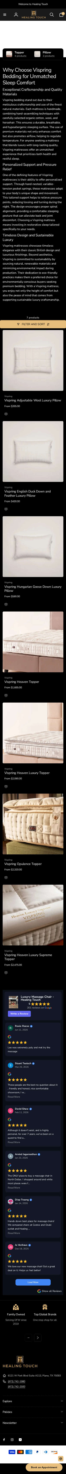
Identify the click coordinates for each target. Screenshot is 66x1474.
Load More (33, 1282)
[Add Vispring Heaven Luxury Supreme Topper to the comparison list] (6, 973)
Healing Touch (28, 1458)
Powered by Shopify (43, 1458)
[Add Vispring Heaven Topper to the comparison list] (6, 696)
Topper (19, 52)
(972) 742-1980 (16, 1381)
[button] (5, 14)
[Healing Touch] (20, 1367)
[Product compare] (60, 1458)
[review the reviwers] (9, 1037)
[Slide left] (28, 1337)
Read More (14, 1096)
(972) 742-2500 (16, 1386)
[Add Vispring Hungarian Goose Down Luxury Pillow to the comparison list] (6, 605)
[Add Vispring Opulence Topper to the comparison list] (6, 878)
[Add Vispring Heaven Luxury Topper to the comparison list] (6, 787)
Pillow (47, 52)
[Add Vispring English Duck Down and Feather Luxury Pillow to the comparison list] (6, 509)
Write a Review (19, 1013)
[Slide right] (37, 1337)
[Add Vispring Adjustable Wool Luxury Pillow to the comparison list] (6, 414)
